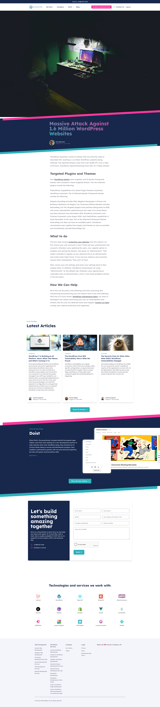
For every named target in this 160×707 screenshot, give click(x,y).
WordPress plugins (62, 179)
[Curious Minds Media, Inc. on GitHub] (124, 701)
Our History (69, 648)
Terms (83, 651)
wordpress (32, 353)
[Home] (35, 7)
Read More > (33, 455)
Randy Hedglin (73, 398)
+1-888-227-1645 (82, 1)
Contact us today (102, 303)
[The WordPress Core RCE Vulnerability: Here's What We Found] (80, 343)
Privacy (83, 648)
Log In (128, 7)
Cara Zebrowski (60, 142)
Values (68, 651)
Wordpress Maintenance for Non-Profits (56, 680)
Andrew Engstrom (38, 398)
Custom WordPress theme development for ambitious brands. (56, 691)
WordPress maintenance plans (85, 297)
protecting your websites (79, 242)
